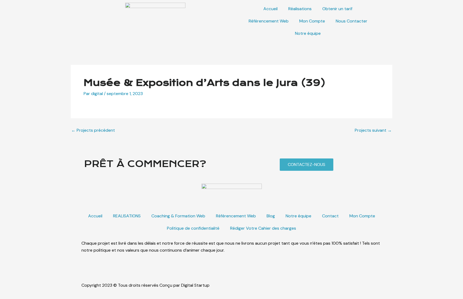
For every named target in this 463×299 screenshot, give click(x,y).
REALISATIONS (127, 216)
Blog (271, 216)
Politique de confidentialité (193, 228)
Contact (330, 216)
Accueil (270, 9)
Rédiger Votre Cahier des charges (263, 228)
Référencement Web (269, 21)
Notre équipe (308, 33)
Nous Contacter (351, 21)
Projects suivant (373, 130)
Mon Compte (312, 21)
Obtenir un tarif (337, 9)
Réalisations (300, 9)
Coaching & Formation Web (178, 216)
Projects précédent (93, 130)
